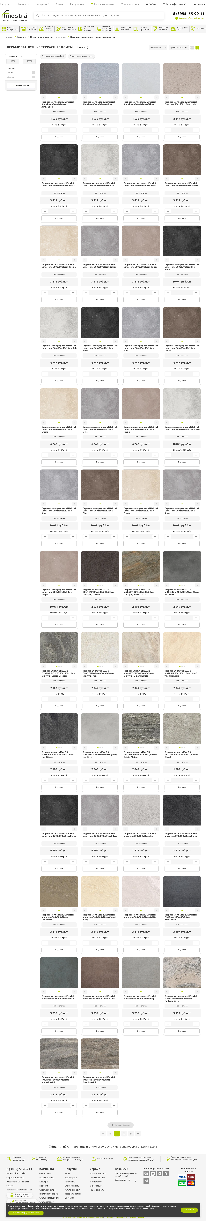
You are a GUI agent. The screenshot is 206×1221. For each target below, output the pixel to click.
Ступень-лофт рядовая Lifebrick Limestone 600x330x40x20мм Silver (100, 429)
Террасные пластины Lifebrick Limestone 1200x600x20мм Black (58, 835)
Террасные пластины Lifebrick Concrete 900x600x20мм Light (181, 103)
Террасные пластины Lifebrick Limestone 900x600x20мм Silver (99, 265)
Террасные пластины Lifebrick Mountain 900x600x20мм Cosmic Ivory (100, 917)
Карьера (43, 1182)
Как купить (70, 1182)
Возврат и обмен (73, 1194)
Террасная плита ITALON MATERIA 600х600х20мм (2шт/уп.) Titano (57, 754)
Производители (97, 1178)
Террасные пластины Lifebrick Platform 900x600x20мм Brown (99, 997)
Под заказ (59, 137)
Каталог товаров (98, 1174)
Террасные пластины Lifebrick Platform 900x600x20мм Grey (139, 997)
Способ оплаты (72, 1186)
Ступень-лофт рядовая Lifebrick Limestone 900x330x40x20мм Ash (182, 428)
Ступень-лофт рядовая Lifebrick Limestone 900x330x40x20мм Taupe (59, 592)
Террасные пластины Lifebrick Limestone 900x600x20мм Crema (58, 265)
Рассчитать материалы (17, 1182)
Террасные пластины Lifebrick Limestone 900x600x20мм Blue (139, 184)
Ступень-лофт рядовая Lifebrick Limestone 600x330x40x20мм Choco (182, 348)
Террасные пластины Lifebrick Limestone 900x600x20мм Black (58, 184)
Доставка (69, 1198)
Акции (67, 1174)
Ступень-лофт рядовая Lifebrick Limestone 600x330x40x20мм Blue (140, 348)
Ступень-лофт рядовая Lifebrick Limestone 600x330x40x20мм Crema (59, 429)
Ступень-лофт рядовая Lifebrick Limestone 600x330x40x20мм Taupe (140, 429)
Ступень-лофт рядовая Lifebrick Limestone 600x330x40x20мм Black (100, 348)
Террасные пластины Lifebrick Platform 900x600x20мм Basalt (57, 997)
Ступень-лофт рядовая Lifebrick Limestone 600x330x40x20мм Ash (59, 347)
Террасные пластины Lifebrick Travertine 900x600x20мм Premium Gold (99, 1079)
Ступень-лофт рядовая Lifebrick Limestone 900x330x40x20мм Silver (182, 511)
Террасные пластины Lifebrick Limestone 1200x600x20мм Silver (100, 835)
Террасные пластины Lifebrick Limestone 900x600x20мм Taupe (140, 265)
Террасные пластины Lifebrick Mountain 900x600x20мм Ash (139, 835)
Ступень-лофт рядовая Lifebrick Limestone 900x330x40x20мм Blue (59, 511)
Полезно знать (97, 1190)
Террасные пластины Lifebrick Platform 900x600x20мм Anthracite (181, 917)
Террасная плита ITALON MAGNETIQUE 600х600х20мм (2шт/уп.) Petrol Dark (138, 592)
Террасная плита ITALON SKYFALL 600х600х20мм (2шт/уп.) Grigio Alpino (140, 754)
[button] (43, 97)
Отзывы (10, 1186)
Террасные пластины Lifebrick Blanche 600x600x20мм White (139, 103)
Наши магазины (46, 1178)
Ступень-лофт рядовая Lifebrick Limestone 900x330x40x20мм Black (182, 267)
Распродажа (71, 1178)
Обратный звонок (15, 1178)
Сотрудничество (47, 1190)
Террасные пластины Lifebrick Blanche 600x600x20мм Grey (99, 103)
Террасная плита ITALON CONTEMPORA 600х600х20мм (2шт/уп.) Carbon (98, 592)
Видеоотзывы (96, 1186)
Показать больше (122, 1125)
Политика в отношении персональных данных (124, 1218)
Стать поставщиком (49, 1198)
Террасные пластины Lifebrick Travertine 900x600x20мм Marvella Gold (57, 1079)
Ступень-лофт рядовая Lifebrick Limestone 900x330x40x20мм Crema (140, 511)
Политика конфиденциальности (26, 1213)
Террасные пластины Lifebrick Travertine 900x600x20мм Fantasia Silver (181, 998)
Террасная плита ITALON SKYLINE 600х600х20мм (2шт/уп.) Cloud (182, 754)
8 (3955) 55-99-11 (188, 14)
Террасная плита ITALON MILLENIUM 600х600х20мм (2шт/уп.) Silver (100, 754)
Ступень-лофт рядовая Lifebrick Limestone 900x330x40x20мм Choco (100, 511)
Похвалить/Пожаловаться (19, 1190)
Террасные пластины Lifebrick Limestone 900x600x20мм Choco (182, 184)
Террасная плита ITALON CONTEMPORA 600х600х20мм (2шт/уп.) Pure (98, 673)
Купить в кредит (72, 1190)
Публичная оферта (48, 1194)
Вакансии (121, 1169)
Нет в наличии (59, 112)
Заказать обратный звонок (191, 18)
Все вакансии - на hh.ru (122, 1181)
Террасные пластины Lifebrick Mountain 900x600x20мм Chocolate (57, 917)
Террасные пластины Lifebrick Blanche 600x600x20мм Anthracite (57, 104)
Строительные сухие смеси (81, 56)
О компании (45, 1174)
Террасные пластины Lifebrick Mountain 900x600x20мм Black (181, 835)
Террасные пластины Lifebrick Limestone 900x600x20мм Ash (99, 184)
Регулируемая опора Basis (53, 56)
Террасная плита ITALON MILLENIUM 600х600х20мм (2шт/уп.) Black (182, 592)
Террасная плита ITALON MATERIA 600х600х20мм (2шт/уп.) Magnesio (181, 673)
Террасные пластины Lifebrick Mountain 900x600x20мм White (139, 916)
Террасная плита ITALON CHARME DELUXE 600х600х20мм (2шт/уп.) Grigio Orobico (58, 673)
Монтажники (96, 1182)
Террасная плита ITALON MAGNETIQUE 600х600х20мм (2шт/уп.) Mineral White (138, 673)
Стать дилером (46, 1202)
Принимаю (189, 1210)
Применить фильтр (22, 85)
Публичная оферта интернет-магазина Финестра (82, 1218)
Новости (43, 1186)
